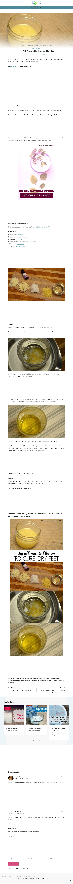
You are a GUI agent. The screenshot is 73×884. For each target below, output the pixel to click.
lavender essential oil (20, 246)
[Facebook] (66, 881)
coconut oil (20, 239)
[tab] (33, 740)
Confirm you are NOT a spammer (19, 868)
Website (50, 858)
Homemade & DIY (36, 48)
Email (30, 858)
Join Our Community (8, 876)
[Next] (68, 722)
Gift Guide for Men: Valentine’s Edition (19, 689)
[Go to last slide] (5, 722)
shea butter (19, 234)
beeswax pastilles (31, 241)
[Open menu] (40, 7)
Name (11, 858)
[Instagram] (70, 881)
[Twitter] (68, 881)
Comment (12, 836)
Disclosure (27, 876)
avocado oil (20, 244)
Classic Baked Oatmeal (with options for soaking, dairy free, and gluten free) (53, 690)
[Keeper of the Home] (36, 3)
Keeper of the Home (32, 55)
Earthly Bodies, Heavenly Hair (41, 227)
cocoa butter (24, 237)
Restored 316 (51, 878)
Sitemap (34, 876)
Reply (62, 776)
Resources (19, 876)
